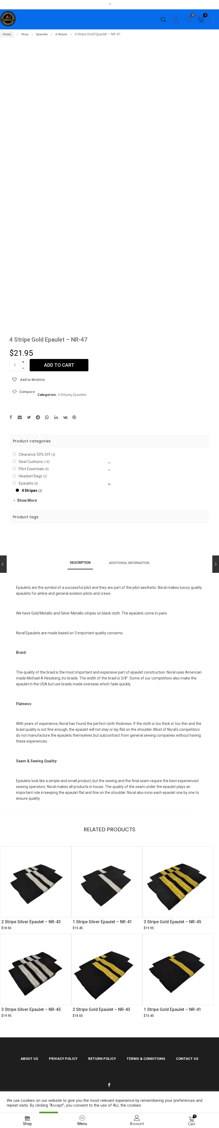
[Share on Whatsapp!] (47, 418)
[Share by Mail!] (20, 418)
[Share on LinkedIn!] (56, 418)
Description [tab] (80, 563)
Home (7, 34)
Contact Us (187, 1059)
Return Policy (102, 1059)
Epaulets (42, 34)
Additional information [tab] (129, 563)
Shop (25, 34)
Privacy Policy (63, 1059)
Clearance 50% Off (34, 454)
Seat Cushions (31, 461)
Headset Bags (30, 476)
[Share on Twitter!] (29, 418)
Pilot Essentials (31, 469)
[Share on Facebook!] (11, 418)
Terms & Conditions (146, 1059)
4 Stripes (61, 34)
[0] (188, 21)
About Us (29, 1059)
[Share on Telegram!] (38, 418)
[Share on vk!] (65, 418)
